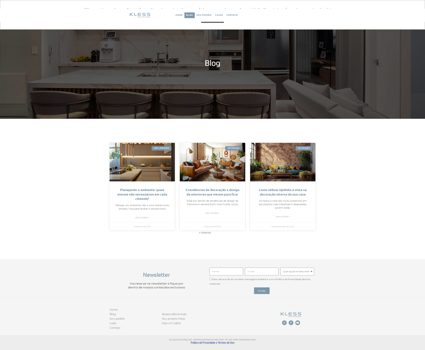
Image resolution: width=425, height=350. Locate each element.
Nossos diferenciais (174, 314)
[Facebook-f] (291, 322)
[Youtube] (297, 322)
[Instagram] (284, 322)
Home (179, 15)
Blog (189, 15)
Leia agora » (142, 217)
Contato (232, 15)
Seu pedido (204, 15)
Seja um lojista (171, 323)
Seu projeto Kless (173, 318)
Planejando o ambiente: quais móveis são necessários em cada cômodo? (142, 194)
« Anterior (205, 233)
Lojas (219, 15)
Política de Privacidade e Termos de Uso (212, 343)
